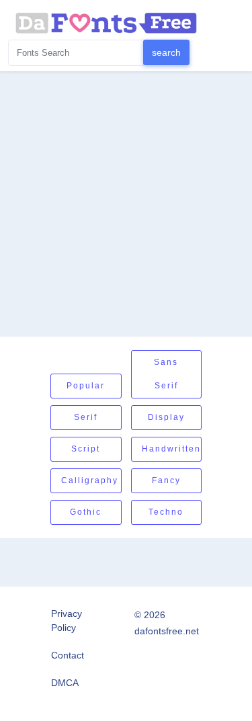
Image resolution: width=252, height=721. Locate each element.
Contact (67, 655)
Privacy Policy (66, 620)
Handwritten (171, 449)
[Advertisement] (126, 204)
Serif (85, 417)
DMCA (65, 682)
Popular (86, 385)
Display (166, 417)
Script (85, 449)
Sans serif (166, 373)
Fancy (166, 480)
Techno (166, 512)
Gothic (85, 512)
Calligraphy (89, 480)
